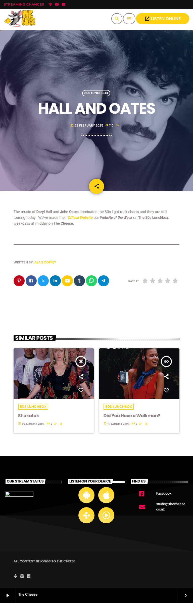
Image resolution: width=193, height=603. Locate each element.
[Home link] (21, 18)
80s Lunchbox (96, 93)
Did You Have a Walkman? (132, 416)
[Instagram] (57, 4)
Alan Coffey (45, 262)
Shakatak (28, 416)
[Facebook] (64, 4)
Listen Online (162, 19)
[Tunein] (50, 4)
